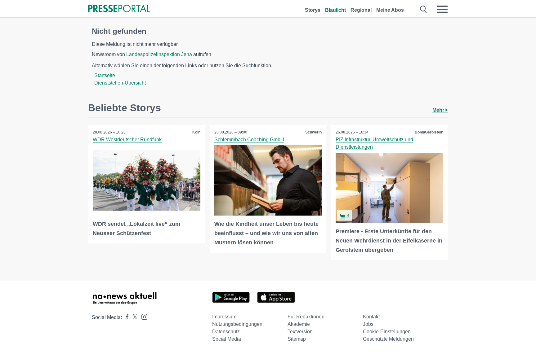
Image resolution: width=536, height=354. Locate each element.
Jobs (368, 324)
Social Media (226, 339)
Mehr (438, 110)
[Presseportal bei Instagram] (142, 316)
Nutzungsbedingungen (237, 324)
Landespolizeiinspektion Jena (159, 54)
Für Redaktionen (306, 316)
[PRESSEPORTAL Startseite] (119, 9)
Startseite (104, 75)
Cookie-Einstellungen (387, 331)
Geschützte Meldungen (388, 339)
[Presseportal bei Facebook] (125, 317)
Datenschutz (226, 331)
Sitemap (297, 339)
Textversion (300, 331)
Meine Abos (390, 10)
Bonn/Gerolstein (429, 132)
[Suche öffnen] (423, 9)
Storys (312, 10)
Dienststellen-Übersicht (120, 82)
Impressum (224, 316)
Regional (361, 10)
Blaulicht (335, 10)
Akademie (299, 324)
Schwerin (313, 132)
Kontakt (371, 316)
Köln (196, 132)
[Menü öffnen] (442, 9)
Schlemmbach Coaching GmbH (249, 139)
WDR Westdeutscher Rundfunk (127, 139)
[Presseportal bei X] (133, 317)
